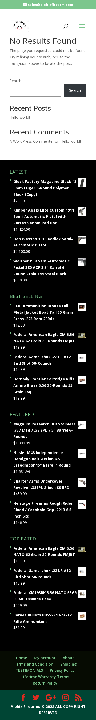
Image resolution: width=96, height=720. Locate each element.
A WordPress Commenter (32, 141)
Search (15, 80)
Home (21, 657)
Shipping (68, 664)
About (68, 657)
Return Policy (45, 683)
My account (45, 657)
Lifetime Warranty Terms (45, 676)
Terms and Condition (33, 664)
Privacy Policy (62, 670)
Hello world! (20, 117)
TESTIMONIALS (29, 670)
